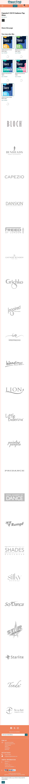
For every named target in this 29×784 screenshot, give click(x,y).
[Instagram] (17, 728)
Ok (3, 782)
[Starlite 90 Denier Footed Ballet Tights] (8, 90)
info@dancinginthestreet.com (11, 756)
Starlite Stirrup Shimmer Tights (20, 75)
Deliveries (7, 761)
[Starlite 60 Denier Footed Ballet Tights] (21, 42)
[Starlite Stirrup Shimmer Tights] (21, 66)
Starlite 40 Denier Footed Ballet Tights (7, 51)
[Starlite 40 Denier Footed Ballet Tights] (8, 42)
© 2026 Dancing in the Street (15, 773)
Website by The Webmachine (10, 774)
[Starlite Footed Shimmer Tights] (8, 66)
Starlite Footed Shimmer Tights (7, 75)
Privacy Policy (8, 765)
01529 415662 (8, 754)
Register (15, 5)
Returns (6, 763)
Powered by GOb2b (21, 774)
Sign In (19, 5)
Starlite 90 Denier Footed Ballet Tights (7, 99)
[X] (14, 728)
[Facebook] (11, 728)
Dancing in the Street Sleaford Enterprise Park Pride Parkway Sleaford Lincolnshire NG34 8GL (10, 746)
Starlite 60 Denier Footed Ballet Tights (20, 51)
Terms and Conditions (9, 766)
